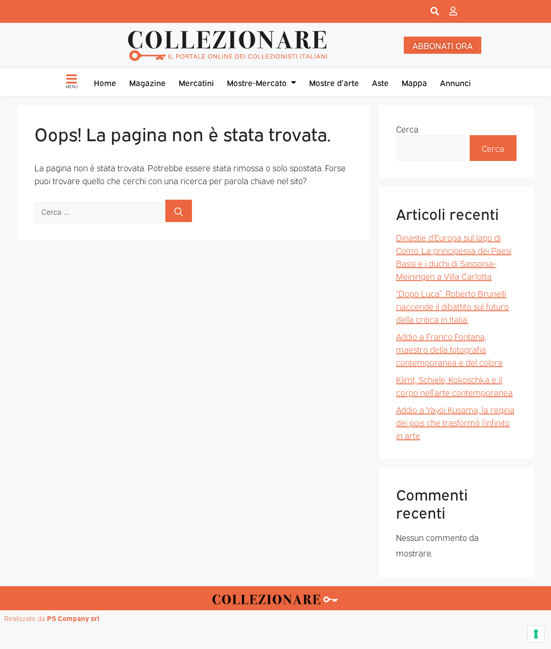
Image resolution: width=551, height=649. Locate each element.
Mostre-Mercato (257, 82)
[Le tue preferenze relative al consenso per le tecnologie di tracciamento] (536, 634)
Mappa (414, 82)
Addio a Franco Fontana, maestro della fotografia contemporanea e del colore (449, 349)
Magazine (147, 82)
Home (105, 82)
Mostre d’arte (334, 82)
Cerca (407, 128)
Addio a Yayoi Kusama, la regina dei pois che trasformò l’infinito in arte (455, 422)
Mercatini (196, 82)
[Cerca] (178, 211)
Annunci (455, 82)
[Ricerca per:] (99, 210)
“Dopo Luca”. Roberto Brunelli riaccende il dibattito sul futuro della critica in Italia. (452, 305)
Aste (380, 82)
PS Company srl (73, 618)
